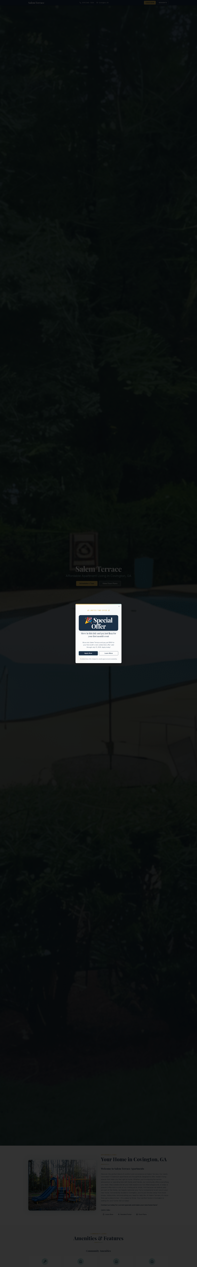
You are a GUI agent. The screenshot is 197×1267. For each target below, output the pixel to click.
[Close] (119, 606)
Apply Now (88, 653)
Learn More (109, 653)
